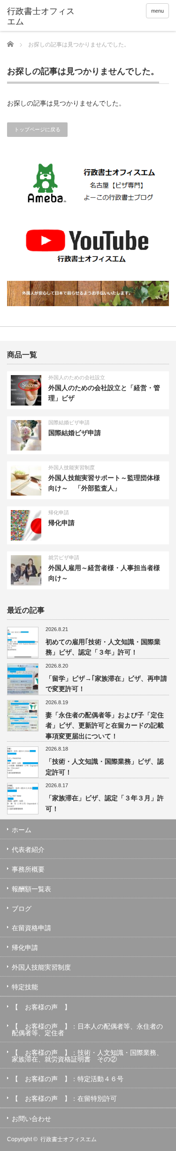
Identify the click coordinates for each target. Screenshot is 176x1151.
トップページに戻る (37, 129)
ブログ (21, 908)
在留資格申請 (31, 928)
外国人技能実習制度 (71, 467)
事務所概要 (28, 869)
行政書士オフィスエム (68, 1139)
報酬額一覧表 (31, 889)
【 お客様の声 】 (41, 1007)
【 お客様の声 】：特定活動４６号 (67, 1079)
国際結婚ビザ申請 (69, 422)
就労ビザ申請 (63, 557)
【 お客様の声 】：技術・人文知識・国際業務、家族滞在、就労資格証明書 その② (87, 1056)
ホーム (21, 830)
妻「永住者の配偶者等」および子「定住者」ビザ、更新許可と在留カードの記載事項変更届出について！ (105, 725)
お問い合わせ (31, 1118)
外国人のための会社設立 (76, 377)
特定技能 (25, 987)
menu (157, 11)
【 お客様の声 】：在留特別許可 (64, 1098)
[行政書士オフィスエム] (42, 17)
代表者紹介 (28, 849)
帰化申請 (58, 512)
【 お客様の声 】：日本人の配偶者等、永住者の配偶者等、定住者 (87, 1030)
